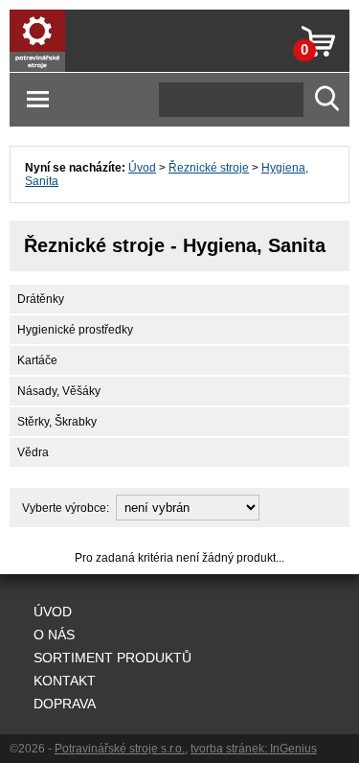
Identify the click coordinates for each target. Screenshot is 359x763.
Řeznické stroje (208, 167)
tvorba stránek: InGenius (254, 748)
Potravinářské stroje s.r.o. (120, 748)
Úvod (142, 167)
